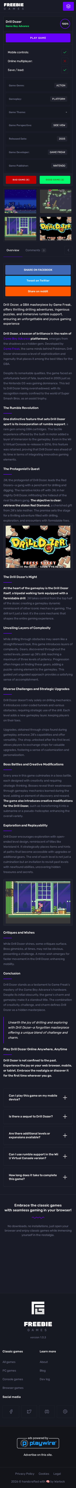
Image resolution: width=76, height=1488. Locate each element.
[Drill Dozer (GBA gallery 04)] (56, 229)
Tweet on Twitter (38, 280)
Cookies (44, 1474)
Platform (58, 98)
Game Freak (57, 152)
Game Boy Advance (17, 26)
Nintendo (59, 165)
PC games (9, 1370)
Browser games (13, 1388)
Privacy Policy (24, 1474)
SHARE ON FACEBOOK (38, 269)
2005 (62, 138)
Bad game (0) (21, 180)
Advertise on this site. (38, 1455)
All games (9, 1362)
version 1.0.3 (38, 1337)
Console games (13, 1379)
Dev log (45, 1379)
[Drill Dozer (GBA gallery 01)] (56, 201)
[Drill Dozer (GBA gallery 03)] (20, 201)
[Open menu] (68, 6)
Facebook (11, 1411)
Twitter (29, 1411)
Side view (59, 125)
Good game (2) (55, 180)
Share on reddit (38, 291)
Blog (43, 1370)
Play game (38, 37)
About (44, 1362)
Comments (35, 250)
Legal (57, 1474)
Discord (47, 1411)
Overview (13, 250)
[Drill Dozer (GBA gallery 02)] (20, 229)
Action (60, 85)
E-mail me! (65, 1411)
